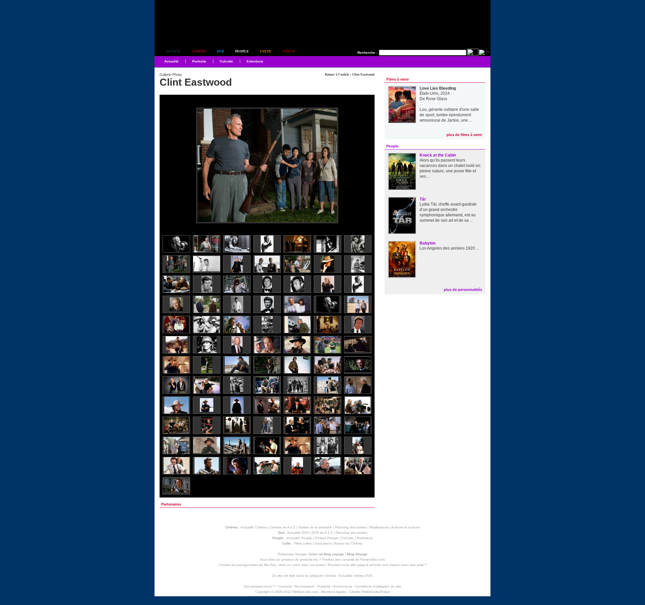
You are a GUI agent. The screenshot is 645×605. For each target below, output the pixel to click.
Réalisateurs (379, 527)
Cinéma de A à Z (282, 527)
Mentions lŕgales (333, 592)
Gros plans (323, 543)
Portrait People (326, 538)
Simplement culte (191, 33)
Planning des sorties (351, 527)
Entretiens (255, 61)
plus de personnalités (463, 290)
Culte (265, 51)
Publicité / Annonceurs (334, 586)
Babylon (427, 243)
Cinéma (199, 51)
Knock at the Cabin (438, 155)
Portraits (199, 61)
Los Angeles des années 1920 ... (449, 248)
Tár (423, 199)
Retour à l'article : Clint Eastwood (350, 74)
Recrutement (304, 586)
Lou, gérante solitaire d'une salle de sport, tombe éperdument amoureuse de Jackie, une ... (449, 115)
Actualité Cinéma (254, 527)
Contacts (285, 586)
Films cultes (303, 543)
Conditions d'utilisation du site (378, 586)
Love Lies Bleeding (438, 88)
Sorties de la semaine (315, 527)
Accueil (173, 51)
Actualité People (299, 538)
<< (169, 165)
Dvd (220, 51)
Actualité (171, 61)
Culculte (226, 61)
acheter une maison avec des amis (397, 565)
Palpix (385, 592)
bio (315, 559)
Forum (289, 51)
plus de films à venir (464, 135)
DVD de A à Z (322, 532)
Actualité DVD (298, 532)
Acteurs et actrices (405, 527)
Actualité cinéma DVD (355, 575)
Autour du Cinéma (348, 543)
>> (365, 165)
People (242, 51)
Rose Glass (436, 98)
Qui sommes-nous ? (259, 586)
